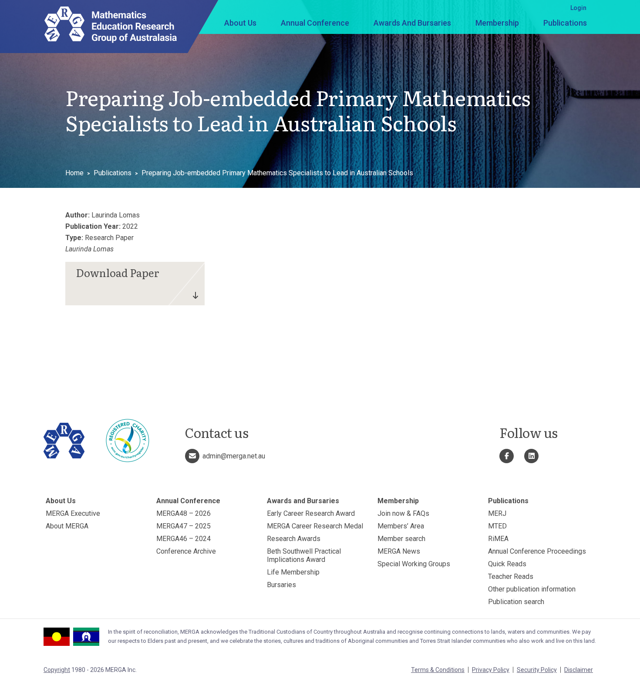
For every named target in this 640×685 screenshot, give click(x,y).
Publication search (516, 602)
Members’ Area (400, 526)
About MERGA (67, 526)
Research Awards (293, 539)
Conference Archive (186, 551)
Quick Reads (507, 564)
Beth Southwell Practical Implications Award (304, 555)
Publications (565, 22)
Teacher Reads (510, 576)
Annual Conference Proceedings (537, 551)
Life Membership (293, 572)
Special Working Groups (413, 564)
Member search (401, 539)
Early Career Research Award (311, 513)
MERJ (497, 513)
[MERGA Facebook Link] (506, 456)
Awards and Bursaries (412, 22)
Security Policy (537, 669)
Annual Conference (315, 22)
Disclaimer (578, 669)
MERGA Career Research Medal (315, 526)
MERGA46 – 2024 (183, 539)
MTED (497, 526)
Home (74, 173)
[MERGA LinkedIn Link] (531, 456)
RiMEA (498, 539)
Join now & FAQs (403, 513)
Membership (497, 22)
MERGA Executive (73, 513)
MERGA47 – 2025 (183, 526)
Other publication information (532, 589)
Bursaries (281, 585)
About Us (240, 22)
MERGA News (398, 551)
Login (578, 7)
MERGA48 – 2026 (183, 513)
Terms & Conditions (438, 669)
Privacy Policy (490, 669)
